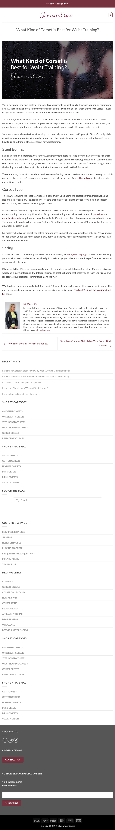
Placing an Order (12, 548)
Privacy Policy (10, 559)
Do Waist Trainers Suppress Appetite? (21, 382)
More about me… (44, 330)
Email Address (9, 785)
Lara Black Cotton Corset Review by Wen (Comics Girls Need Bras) (36, 370)
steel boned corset (84, 178)
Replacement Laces (13, 438)
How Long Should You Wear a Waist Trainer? (25, 388)
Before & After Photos (15, 630)
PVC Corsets (9, 471)
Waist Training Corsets (15, 427)
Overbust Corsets (12, 411)
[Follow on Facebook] (5, 740)
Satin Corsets (10, 455)
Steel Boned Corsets (13, 422)
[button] (4, 15)
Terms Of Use (9, 564)
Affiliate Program (12, 614)
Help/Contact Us (11, 542)
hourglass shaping (76, 254)
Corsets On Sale (11, 587)
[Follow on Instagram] (10, 740)
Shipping (7, 537)
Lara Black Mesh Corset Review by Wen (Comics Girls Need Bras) (35, 376)
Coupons (7, 581)
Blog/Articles (10, 608)
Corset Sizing (9, 603)
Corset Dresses (10, 433)
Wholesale (8, 624)
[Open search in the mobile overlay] (57, 500)
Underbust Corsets (13, 416)
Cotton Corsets (11, 461)
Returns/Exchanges (13, 532)
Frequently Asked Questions (18, 553)
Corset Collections (13, 592)
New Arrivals (9, 597)
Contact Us (13, 759)
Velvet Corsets (10, 482)
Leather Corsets (11, 466)
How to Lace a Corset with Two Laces (21, 393)
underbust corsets (11, 218)
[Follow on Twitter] (15, 740)
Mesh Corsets (10, 477)
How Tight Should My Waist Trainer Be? (27, 343)
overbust (99, 214)
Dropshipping (10, 619)
